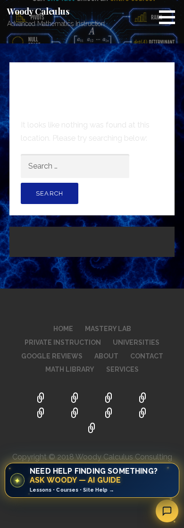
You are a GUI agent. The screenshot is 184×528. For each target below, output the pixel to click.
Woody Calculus (38, 11)
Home (63, 328)
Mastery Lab (108, 328)
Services (122, 369)
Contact (146, 356)
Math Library (69, 369)
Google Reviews (52, 356)
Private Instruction (63, 342)
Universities (136, 342)
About (106, 356)
